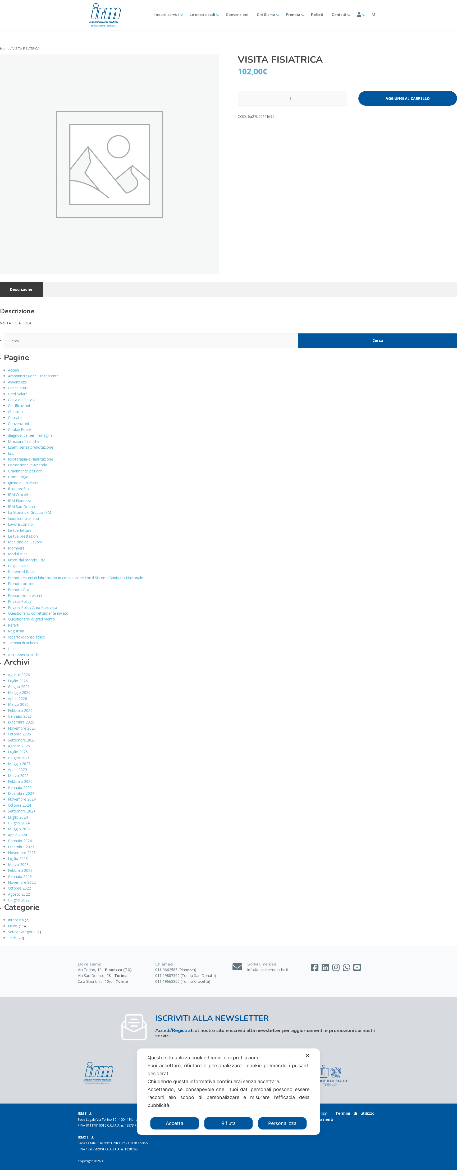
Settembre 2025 (21, 740)
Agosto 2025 (19, 745)
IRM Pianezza (19, 500)
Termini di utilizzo (23, 642)
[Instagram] (336, 969)
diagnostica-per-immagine (30, 435)
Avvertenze (17, 382)
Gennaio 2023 (20, 876)
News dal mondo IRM (26, 559)
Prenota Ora (18, 589)
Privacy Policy (19, 601)
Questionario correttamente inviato (38, 613)
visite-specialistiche (24, 654)
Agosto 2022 (19, 894)
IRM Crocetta (19, 494)
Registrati (16, 630)
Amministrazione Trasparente (33, 375)
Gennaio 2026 (20, 716)
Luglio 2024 (18, 817)
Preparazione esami (25, 595)
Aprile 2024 (17, 834)
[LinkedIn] (326, 969)
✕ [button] (307, 1055)
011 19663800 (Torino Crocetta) (182, 981)
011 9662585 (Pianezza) (175, 969)
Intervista (16, 919)
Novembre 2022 (22, 882)
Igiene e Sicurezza (23, 482)
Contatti (15, 417)
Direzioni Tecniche (23, 441)
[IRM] (104, 15)
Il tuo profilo (18, 488)
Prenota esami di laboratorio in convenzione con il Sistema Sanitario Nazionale (75, 577)
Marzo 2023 (18, 864)
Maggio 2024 (19, 828)
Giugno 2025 (19, 757)
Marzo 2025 (18, 775)
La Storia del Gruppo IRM (29, 512)
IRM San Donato (22, 506)
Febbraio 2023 (20, 870)
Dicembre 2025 (21, 722)
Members (16, 548)
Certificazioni (19, 405)
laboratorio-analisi (23, 518)
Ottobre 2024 (19, 805)
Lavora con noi (21, 524)
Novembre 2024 (22, 799)
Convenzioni (237, 14)
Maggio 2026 (19, 692)
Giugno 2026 (19, 686)
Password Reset (22, 571)
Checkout (16, 411)
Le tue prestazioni (23, 536)
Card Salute (18, 393)
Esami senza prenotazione (30, 447)
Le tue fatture (19, 530)
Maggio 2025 (19, 763)
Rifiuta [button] (228, 1123)
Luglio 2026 (18, 680)
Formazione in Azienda (27, 464)
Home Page (18, 476)
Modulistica (18, 553)
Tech (12, 937)
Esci (11, 453)
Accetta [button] (174, 1123)
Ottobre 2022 (19, 888)
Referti (317, 14)
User (12, 648)
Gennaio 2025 (20, 787)
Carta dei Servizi (21, 399)
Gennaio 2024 (20, 840)
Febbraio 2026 (20, 710)
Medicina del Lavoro (25, 541)
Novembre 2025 (22, 728)
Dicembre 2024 (21, 793)
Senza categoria (21, 931)
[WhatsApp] (347, 969)
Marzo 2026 (18, 704)
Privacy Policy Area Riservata (32, 607)
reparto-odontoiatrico (26, 637)
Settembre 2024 (21, 811)
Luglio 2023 (18, 858)
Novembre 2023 (22, 852)
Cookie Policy (19, 429)
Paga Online (18, 565)
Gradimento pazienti (25, 471)
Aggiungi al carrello (408, 98)
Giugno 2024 (19, 822)
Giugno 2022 (19, 900)
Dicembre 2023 (21, 846)
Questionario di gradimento (31, 619)
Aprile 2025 (17, 769)
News (13, 925)
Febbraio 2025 (20, 781)
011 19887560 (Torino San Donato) (185, 975)
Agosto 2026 (19, 674)
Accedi (13, 370)
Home (5, 48)
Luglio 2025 (18, 751)
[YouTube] (357, 969)
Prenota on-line (21, 583)
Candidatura (18, 387)
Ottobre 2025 (19, 733)
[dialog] (228, 1091)
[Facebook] (315, 969)
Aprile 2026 (17, 698)
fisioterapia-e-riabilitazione (30, 459)
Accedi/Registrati (174, 1030)
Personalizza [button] (282, 1123)
